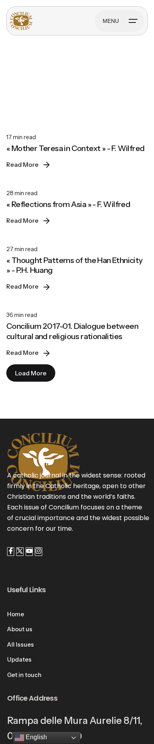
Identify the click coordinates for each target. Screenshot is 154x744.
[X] (19, 551)
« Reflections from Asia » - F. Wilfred (68, 204)
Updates (19, 659)
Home (15, 614)
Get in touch (24, 675)
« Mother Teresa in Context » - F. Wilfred (75, 148)
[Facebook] (10, 551)
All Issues (20, 644)
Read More (22, 164)
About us (19, 629)
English (35, 737)
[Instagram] (38, 551)
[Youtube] (29, 551)
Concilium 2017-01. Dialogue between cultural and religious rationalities (72, 331)
